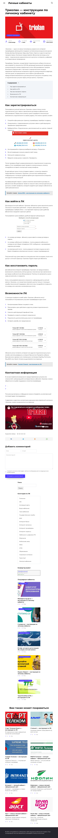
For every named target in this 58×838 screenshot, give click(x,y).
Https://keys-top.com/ (23, 571)
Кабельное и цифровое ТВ (27, 535)
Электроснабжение (25, 561)
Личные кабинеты (20, 3)
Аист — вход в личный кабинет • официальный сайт (16, 814)
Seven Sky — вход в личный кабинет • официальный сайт (40, 814)
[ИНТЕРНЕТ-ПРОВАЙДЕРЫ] (29, 621)
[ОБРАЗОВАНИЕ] (29, 596)
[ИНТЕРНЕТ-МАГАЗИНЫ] (29, 669)
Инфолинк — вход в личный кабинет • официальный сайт (40, 786)
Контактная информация (18, 97)
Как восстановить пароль (18, 91)
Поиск (20, 482)
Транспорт (22, 558)
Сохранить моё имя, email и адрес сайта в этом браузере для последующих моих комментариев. (28, 471)
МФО (21, 544)
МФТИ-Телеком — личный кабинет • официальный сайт (40, 757)
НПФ (20, 548)
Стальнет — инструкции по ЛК (41, 728)
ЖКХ (20, 518)
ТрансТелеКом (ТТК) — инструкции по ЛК (25, 696)
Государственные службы (27, 515)
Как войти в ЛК (15, 89)
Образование (23, 551)
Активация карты (24, 505)
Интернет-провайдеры (13, 35)
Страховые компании (25, 554)
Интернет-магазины (25, 525)
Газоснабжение (24, 511)
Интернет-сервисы (25, 531)
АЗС (20, 501)
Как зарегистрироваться (18, 86)
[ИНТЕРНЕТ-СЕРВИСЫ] (29, 645)
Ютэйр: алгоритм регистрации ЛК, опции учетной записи (28, 649)
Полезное (22, 498)
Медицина (22, 538)
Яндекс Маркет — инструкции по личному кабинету (29, 672)
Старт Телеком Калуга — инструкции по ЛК (13, 729)
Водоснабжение (24, 508)
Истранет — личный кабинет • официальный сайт (15, 786)
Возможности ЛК (15, 94)
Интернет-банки (24, 521)
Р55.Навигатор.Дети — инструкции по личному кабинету (26, 600)
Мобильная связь (24, 541)
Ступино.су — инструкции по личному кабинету (27, 625)
